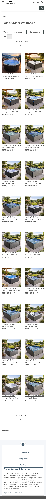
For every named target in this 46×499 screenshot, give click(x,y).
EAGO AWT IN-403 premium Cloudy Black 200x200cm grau (10, 361)
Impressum (7, 493)
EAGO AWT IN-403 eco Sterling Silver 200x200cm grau (11, 289)
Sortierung (18, 32)
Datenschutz (17, 493)
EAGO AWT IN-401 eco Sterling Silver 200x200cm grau (11, 111)
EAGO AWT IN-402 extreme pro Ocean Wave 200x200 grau (34, 146)
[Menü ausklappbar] (3, 1)
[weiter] (42, 46)
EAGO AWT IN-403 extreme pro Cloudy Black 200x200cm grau (34, 289)
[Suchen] (41, 8)
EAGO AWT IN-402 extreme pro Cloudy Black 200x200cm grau (11, 146)
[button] (34, 2)
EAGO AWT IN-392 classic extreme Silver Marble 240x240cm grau (11, 75)
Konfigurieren (23, 459)
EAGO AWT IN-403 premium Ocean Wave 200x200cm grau (33, 361)
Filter (7, 32)
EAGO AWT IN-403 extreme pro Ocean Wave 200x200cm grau (11, 325)
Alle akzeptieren (23, 452)
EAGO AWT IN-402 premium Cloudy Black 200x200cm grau (33, 182)
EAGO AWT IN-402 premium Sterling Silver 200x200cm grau (33, 218)
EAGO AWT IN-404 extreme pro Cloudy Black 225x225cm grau (34, 397)
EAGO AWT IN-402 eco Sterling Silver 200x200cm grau (34, 111)
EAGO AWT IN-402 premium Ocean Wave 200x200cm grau (10, 218)
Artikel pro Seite (34, 32)
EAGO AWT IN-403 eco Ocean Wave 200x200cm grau (33, 254)
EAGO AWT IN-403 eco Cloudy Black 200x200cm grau (10, 254)
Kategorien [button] (7, 431)
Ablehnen (23, 465)
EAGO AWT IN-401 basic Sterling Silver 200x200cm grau (34, 75)
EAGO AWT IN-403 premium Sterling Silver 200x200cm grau (10, 397)
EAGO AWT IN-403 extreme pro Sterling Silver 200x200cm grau (34, 325)
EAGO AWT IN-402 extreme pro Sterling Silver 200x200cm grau (11, 182)
